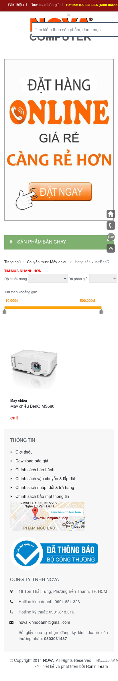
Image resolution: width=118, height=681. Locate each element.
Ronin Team (97, 666)
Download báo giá (45, 4)
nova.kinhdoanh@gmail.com (44, 622)
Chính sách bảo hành (34, 469)
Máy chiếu (18, 400)
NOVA (48, 660)
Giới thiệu (16, 4)
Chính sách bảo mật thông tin (41, 496)
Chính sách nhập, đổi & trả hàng (44, 487)
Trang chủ (12, 261)
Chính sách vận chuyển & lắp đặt (44, 478)
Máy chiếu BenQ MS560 (32, 406)
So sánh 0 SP (82, 14)
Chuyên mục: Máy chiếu (47, 261)
